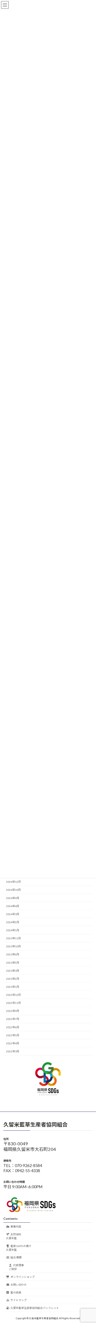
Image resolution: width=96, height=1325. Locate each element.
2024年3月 (12, 914)
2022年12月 (13, 995)
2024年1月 (12, 930)
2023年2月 (12, 978)
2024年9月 (12, 898)
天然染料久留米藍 (13, 1236)
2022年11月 (13, 1003)
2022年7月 (12, 1019)
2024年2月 (12, 922)
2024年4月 (12, 906)
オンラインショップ (22, 1277)
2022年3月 (12, 1051)
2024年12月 (13, 882)
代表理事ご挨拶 (16, 1267)
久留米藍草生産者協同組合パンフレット (34, 1308)
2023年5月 (12, 962)
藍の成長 (15, 1292)
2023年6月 (12, 954)
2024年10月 (13, 890)
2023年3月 (12, 970)
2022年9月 (12, 1011)
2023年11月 (13, 938)
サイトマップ (18, 1300)
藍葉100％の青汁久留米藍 (18, 1247)
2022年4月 (12, 1043)
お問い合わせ (18, 1284)
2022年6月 (12, 1027)
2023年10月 (13, 946)
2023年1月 (12, 986)
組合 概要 (16, 1257)
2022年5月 (12, 1035)
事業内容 (15, 1226)
